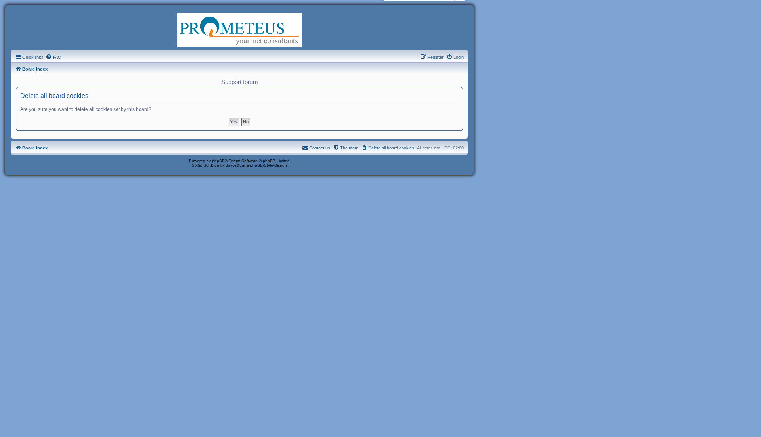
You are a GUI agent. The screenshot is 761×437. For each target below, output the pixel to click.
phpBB (218, 161)
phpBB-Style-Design (268, 165)
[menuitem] (53, 57)
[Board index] (239, 29)
